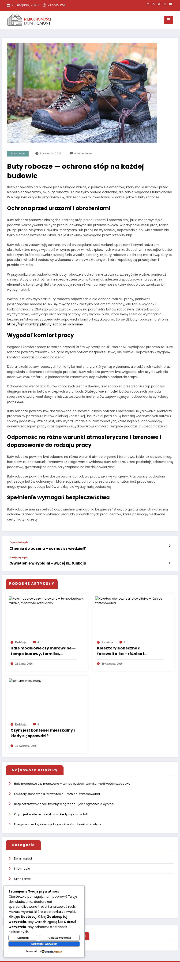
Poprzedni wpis (18, 542)
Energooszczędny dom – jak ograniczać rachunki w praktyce (57, 824)
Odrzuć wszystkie (60, 938)
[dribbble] (159, 4)
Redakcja (20, 642)
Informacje (18, 153)
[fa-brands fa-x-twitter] (153, 4)
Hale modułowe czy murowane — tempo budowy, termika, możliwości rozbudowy (43, 651)
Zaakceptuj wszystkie (44, 944)
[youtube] (170, 4)
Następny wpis (18, 557)
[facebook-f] (148, 4)
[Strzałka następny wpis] (170, 563)
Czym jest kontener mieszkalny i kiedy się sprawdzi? (43, 733)
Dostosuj (23, 938)
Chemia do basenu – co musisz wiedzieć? (47, 548)
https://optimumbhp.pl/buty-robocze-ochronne (45, 324)
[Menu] (168, 20)
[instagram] (165, 4)
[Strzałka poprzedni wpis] (170, 546)
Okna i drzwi (22, 879)
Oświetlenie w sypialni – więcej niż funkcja (47, 563)
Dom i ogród (23, 858)
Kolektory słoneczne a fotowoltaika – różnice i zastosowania (120, 651)
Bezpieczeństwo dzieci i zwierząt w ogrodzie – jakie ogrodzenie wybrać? (64, 804)
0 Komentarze (83, 153)
